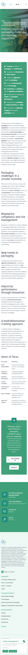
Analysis (3, 613)
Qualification (4, 622)
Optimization (4, 619)
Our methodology (6, 610)
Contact (3, 626)
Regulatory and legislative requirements (14, 22)
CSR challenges (5, 599)
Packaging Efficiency (7, 593)
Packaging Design (5, 616)
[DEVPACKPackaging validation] (3, 4)
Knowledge (4, 576)
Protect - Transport (6, 586)
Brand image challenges (7, 596)
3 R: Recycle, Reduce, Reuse (8, 579)
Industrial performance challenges (10, 602)
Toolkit (3, 589)
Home (2, 21)
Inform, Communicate (7, 582)
